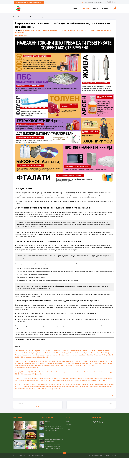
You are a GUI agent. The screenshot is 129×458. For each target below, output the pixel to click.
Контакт (105, 8)
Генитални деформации (50, 30)
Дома (74, 8)
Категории (84, 8)
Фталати (108, 30)
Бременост (38, 30)
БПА (32, 30)
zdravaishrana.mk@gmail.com (93, 2)
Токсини (92, 30)
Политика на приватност (95, 455)
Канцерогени (71, 30)
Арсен (22, 30)
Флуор (103, 30)
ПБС (82, 30)
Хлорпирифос (19, 32)
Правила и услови (110, 455)
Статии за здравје (23, 17)
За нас (95, 8)
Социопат (47, 421)
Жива (64, 30)
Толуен (97, 30)
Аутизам (28, 30)
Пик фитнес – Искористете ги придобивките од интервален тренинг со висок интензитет (52, 446)
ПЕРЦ (87, 30)
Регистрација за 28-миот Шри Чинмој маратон (29, 2)
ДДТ (60, 30)
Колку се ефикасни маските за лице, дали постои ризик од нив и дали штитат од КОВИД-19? (53, 428)
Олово (78, 30)
